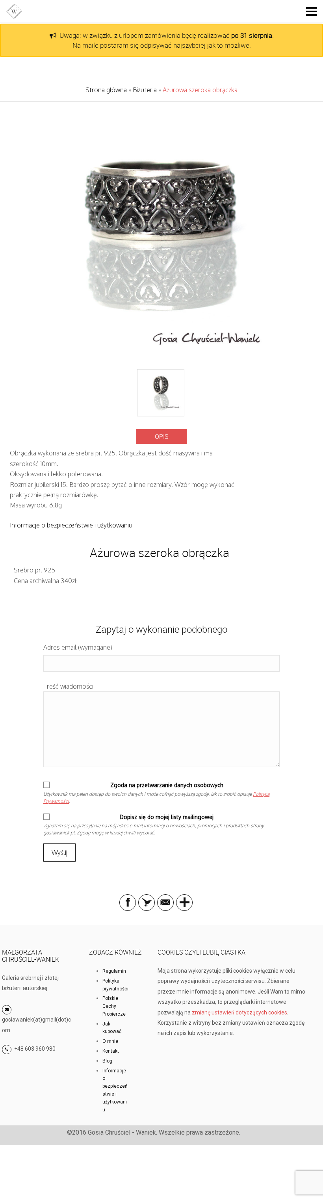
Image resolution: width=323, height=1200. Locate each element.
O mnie (110, 1041)
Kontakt (110, 1051)
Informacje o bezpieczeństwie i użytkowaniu (71, 525)
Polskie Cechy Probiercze (114, 1006)
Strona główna (106, 90)
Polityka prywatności (115, 985)
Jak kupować (111, 1028)
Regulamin (114, 971)
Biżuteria (145, 90)
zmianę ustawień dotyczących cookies (239, 1012)
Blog (107, 1061)
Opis (161, 436)
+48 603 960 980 (35, 1049)
